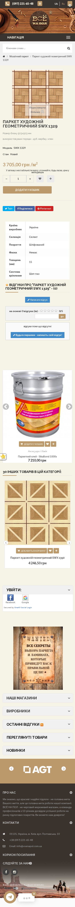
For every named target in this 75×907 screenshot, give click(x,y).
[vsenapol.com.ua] (40, 20)
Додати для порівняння (50, 178)
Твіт (9, 208)
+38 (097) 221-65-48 (21, 839)
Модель (7, 148)
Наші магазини (22, 698)
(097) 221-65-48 (22, 3)
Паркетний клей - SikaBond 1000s (37, 456)
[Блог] (38, 658)
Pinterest (45, 208)
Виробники (18, 711)
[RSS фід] (41, 724)
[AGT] (37, 769)
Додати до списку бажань (40, 178)
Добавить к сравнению (56, 550)
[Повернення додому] (4, 56)
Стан (6, 154)
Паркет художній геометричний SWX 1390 (37, 557)
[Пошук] (68, 49)
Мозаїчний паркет (19, 56)
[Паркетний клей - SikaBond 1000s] (37, 404)
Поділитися (26, 208)
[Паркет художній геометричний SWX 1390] (37, 512)
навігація (15, 37)
